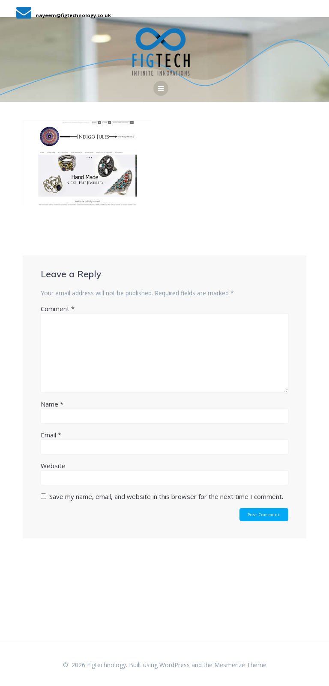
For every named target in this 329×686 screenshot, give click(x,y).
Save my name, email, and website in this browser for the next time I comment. (166, 496)
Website (53, 465)
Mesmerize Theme (240, 665)
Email (51, 435)
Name (52, 404)
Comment (58, 308)
